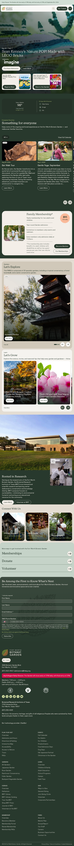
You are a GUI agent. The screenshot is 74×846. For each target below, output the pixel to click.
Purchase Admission (11, 68)
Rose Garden (6, 770)
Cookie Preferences (67, 844)
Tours (4, 752)
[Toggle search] (54, 9)
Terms (64, 628)
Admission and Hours (9, 738)
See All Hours (23, 684)
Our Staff (41, 826)
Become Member (62, 246)
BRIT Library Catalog (9, 797)
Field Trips (41, 779)
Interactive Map (7, 744)
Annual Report (43, 824)
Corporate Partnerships (46, 800)
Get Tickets (62, 8)
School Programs (44, 773)
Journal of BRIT (7, 806)
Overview (5, 735)
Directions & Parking (9, 741)
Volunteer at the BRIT (9, 809)
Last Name (6, 605)
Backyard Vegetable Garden (12, 779)
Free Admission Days (45, 747)
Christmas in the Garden (47, 755)
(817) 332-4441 (7, 710)
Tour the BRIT (7, 800)
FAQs (4, 755)
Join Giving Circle (44, 794)
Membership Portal (9, 824)
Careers (41, 829)
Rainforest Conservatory (11, 773)
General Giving (43, 791)
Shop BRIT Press (8, 803)
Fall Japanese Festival (45, 752)
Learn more (28, 716)
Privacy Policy (5, 629)
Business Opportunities (46, 832)
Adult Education (44, 770)
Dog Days (41, 750)
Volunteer (41, 797)
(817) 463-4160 (7, 671)
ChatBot (23, 723)
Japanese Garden (8, 768)
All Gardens (6, 765)
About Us (41, 818)
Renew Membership (9, 826)
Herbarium (5, 791)
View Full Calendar (64, 137)
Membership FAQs (8, 829)
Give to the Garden (42, 87)
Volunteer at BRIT (22, 502)
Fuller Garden (6, 776)
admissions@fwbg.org (22, 671)
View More (6, 407)
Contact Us (42, 835)
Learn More (27, 68)
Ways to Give (42, 788)
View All (6, 344)
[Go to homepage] (7, 8)
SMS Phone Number (9, 619)
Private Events (43, 744)
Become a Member (8, 821)
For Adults (41, 738)
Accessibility (6, 747)
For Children (42, 741)
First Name (6, 598)
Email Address (7, 612)
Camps (40, 776)
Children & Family (44, 768)
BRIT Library (6, 794)
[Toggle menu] (70, 9)
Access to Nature (8, 750)
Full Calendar (42, 735)
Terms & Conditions (55, 844)
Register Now (9, 87)
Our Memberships (61, 251)
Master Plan (42, 821)
